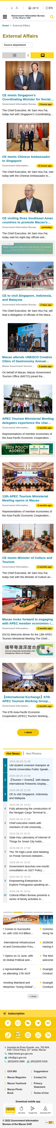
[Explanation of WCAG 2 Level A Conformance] (49, 1122)
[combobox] (17, 45)
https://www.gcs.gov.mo (20, 1054)
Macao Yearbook (16, 1083)
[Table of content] (4, 16)
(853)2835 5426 (39, 1061)
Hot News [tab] (13, 753)
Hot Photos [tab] (34, 753)
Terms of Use (41, 1093)
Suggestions (41, 1071)
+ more (47, 996)
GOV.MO (12, 1071)
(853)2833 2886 (16, 1061)
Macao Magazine (16, 1077)
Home (5, 25)
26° (35, 8)
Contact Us (40, 1077)
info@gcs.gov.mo (17, 1057)
